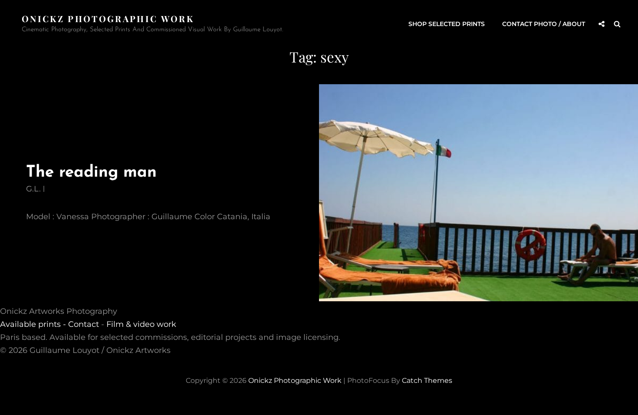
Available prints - (34, 324)
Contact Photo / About (543, 24)
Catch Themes (427, 380)
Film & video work (141, 324)
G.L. (33, 189)
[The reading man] (478, 192)
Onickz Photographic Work (108, 18)
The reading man (91, 173)
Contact (83, 324)
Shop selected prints (446, 24)
